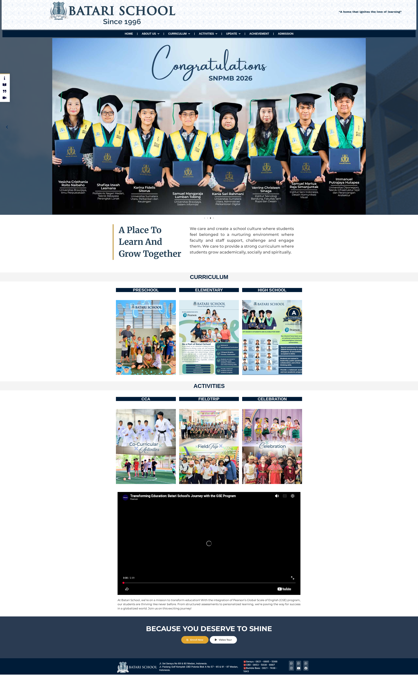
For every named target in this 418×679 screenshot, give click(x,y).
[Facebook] (305, 668)
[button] (7, 127)
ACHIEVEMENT (259, 33)
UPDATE (231, 33)
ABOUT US (149, 33)
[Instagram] (291, 668)
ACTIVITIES (206, 33)
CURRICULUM (177, 33)
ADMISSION (285, 33)
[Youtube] (298, 668)
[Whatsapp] (291, 663)
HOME (129, 33)
